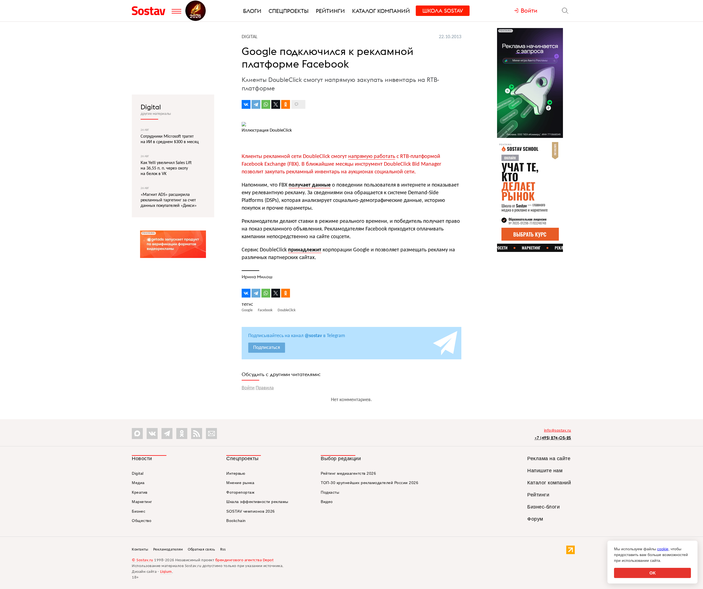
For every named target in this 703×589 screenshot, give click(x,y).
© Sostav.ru (142, 560)
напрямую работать (371, 156)
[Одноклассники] (285, 104)
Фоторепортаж (240, 492)
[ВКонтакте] (246, 104)
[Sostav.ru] (150, 11)
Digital (151, 106)
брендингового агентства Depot (244, 560)
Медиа (138, 482)
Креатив (139, 492)
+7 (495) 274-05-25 (552, 437)
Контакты (140, 550)
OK (652, 573)
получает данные (310, 185)
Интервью (235, 473)
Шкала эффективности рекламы (257, 501)
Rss (223, 550)
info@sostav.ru (557, 431)
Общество (141, 520)
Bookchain (236, 520)
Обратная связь (201, 550)
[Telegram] (256, 104)
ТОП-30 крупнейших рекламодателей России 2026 (369, 482)
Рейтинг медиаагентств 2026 (348, 473)
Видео (327, 501)
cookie (662, 549)
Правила (265, 388)
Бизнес (138, 511)
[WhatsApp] (265, 104)
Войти (248, 388)
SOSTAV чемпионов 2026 (250, 511)
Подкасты (330, 492)
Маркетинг (142, 501)
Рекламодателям (168, 550)
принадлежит (304, 250)
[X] (275, 104)
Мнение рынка (240, 482)
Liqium (166, 572)
